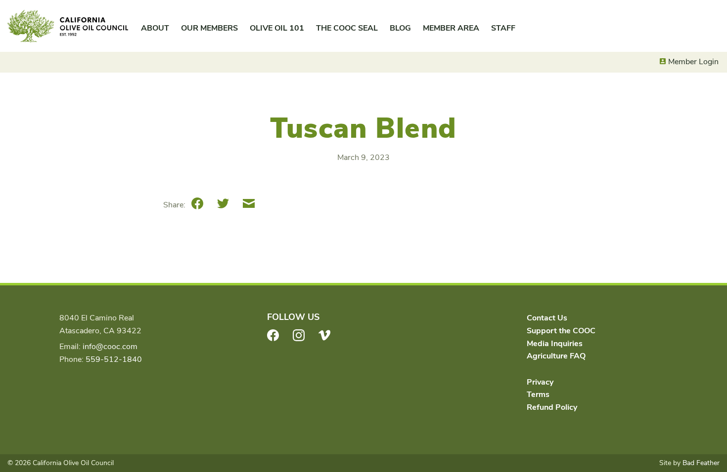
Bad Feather (701, 463)
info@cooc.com (110, 346)
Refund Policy (552, 407)
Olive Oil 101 (277, 28)
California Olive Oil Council (67, 26)
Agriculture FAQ (556, 356)
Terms (538, 394)
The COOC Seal (347, 28)
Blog (400, 28)
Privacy (540, 382)
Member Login (693, 61)
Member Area (451, 28)
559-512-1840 (114, 359)
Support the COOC (561, 330)
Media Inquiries (555, 343)
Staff (503, 28)
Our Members (209, 28)
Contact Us (547, 318)
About (155, 28)
